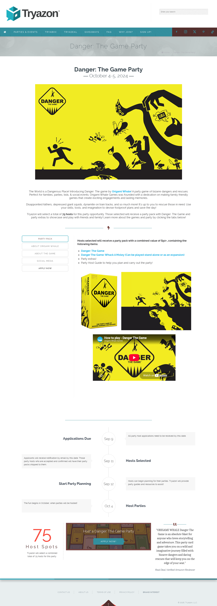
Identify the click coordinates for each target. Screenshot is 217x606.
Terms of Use (104, 592)
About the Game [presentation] (45, 253)
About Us (83, 592)
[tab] (45, 239)
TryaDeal (70, 32)
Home (167, 52)
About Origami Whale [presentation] (45, 246)
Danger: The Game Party (184, 52)
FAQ (109, 32)
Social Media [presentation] (45, 261)
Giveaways (92, 32)
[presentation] (45, 268)
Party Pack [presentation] (45, 239)
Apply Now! (108, 541)
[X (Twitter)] (194, 32)
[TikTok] (212, 32)
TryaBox (51, 32)
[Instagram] (185, 32)
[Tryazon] (91, 14)
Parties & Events (26, 32)
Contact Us (64, 592)
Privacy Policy (126, 592)
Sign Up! (145, 32)
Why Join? (126, 32)
